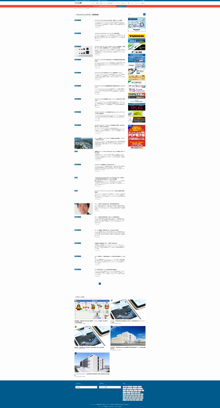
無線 (127, 398)
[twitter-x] (140, 0)
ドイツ (139, 390)
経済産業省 (134, 398)
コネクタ (124, 388)
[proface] (136, 62)
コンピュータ (130, 388)
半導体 (139, 394)
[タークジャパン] (136, 37)
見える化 (124, 399)
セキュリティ (140, 388)
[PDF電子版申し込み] (136, 149)
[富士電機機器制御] (136, 55)
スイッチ (134, 388)
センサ (124, 390)
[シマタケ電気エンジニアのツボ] (136, 80)
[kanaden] (136, 43)
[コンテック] (136, 87)
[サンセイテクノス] (136, 104)
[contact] (143, 0)
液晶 (142, 396)
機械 (139, 396)
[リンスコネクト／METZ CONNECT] (136, 49)
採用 (127, 396)
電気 (141, 399)
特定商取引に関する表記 (119, 404)
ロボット (128, 392)
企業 (139, 392)
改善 (136, 396)
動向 (135, 394)
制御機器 (124, 394)
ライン (124, 392)
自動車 (138, 398)
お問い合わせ (126, 404)
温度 (124, 398)
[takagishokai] (136, 98)
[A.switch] (136, 116)
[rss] (142, 0)
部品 (134, 399)
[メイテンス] (136, 122)
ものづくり (130, 386)
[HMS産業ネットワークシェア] (136, 74)
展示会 (124, 396)
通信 (131, 399)
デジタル (135, 390)
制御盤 (129, 394)
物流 (129, 398)
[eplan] (136, 110)
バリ (143, 390)
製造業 (142, 398)
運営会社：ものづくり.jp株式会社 (108, 404)
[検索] (145, 0)
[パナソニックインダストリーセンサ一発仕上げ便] (136, 31)
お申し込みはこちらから (122, 6)
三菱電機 (132, 392)
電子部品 (137, 399)
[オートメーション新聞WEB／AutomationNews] (78, 3)
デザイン (131, 390)
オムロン (139, 386)
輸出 (128, 399)
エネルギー (135, 386)
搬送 (133, 396)
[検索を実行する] (144, 14)
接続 (130, 396)
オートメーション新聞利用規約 (96, 404)
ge (123, 386)
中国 (136, 392)
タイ (127, 390)
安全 (142, 394)
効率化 (132, 394)
